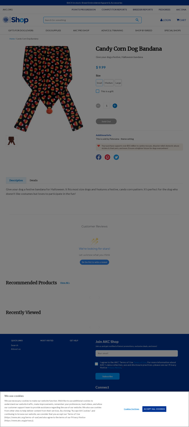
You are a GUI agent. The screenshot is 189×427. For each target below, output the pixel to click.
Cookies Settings (131, 409)
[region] (94, 409)
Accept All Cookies (154, 409)
